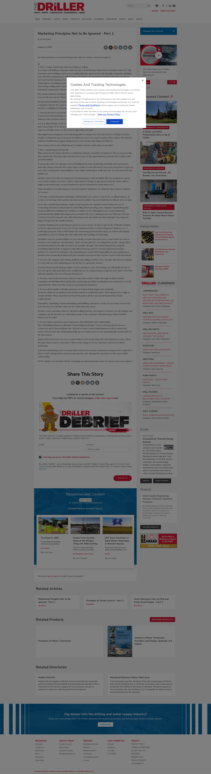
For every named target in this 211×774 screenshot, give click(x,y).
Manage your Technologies (94, 121)
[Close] (142, 80)
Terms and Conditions (89, 105)
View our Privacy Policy (108, 114)
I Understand (114, 121)
